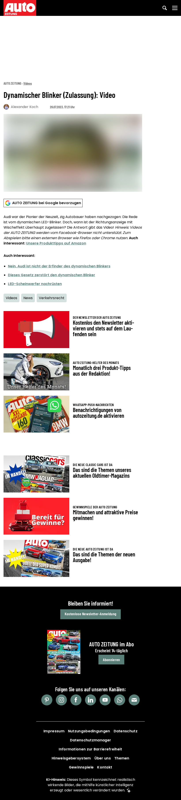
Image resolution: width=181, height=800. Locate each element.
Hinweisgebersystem (71, 758)
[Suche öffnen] (164, 8)
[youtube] (105, 699)
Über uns (102, 758)
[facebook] (75, 699)
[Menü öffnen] (174, 8)
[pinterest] (46, 699)
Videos (27, 83)
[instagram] (61, 699)
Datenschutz (126, 731)
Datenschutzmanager (90, 740)
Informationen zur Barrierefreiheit (90, 749)
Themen (121, 758)
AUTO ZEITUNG (12, 83)
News (28, 297)
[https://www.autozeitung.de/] (20, 8)
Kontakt (104, 767)
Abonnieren (111, 659)
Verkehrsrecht (51, 297)
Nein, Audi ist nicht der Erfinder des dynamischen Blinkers (59, 266)
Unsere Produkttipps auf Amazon (56, 243)
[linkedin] (90, 699)
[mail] (134, 699)
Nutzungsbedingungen (89, 731)
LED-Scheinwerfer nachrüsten (35, 283)
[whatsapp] (119, 699)
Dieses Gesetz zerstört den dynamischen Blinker (51, 275)
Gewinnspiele (81, 767)
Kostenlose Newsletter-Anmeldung (90, 613)
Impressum (53, 731)
